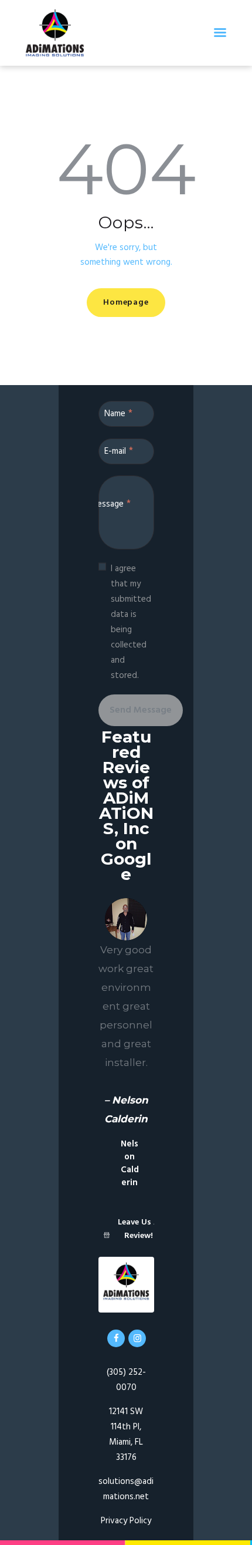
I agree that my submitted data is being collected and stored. (131, 622)
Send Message (141, 710)
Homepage (125, 302)
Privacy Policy (126, 1521)
